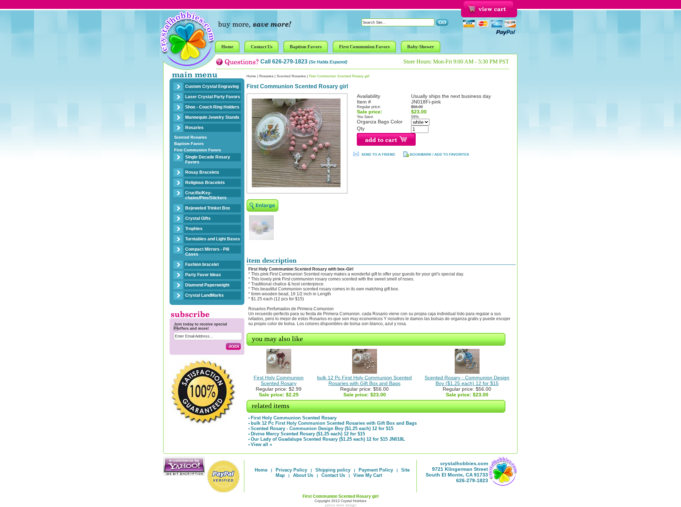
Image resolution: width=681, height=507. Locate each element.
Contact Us (333, 475)
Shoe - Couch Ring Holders (212, 107)
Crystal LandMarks (204, 295)
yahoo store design (340, 505)
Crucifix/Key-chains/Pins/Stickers (206, 195)
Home (251, 76)
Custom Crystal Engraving (212, 86)
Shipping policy (332, 470)
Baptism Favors (189, 143)
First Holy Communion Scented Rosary (279, 380)
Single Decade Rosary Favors (207, 160)
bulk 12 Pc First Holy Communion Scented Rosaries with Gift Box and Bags (364, 380)
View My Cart (367, 475)
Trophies (194, 228)
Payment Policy (376, 470)
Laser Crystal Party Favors (212, 96)
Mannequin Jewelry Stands (212, 117)
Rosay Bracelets (202, 172)
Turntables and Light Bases (212, 238)
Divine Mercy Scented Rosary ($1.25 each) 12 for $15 (308, 433)
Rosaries (194, 127)
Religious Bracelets (205, 182)
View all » (261, 444)
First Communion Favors (197, 150)
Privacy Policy (291, 470)
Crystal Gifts (198, 218)
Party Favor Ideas (203, 274)
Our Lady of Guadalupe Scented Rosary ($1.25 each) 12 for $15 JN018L (328, 439)
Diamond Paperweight (207, 285)
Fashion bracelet (202, 264)
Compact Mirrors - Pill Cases (207, 252)
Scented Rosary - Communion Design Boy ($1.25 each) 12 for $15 (467, 380)
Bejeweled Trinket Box (207, 208)
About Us (303, 475)
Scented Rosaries (190, 137)
